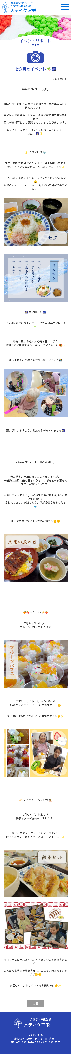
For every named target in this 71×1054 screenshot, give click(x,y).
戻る (35, 1003)
